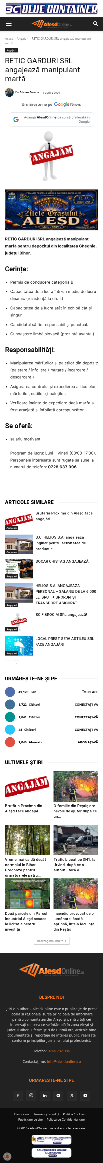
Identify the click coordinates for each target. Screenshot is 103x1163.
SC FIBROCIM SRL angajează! (61, 614)
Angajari (22, 38)
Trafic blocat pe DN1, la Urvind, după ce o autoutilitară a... (75, 864)
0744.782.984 (59, 1051)
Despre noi (22, 1114)
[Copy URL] (95, 486)
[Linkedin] (72, 486)
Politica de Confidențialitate (66, 1119)
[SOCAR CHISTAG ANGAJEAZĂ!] (19, 568)
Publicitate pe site (30, 1119)
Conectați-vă (86, 704)
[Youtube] (85, 1096)
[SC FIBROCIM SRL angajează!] (19, 621)
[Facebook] (26, 486)
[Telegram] (49, 486)
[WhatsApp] (60, 486)
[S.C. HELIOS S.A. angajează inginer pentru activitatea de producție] (19, 544)
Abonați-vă (88, 742)
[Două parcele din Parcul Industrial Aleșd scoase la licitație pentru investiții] (27, 893)
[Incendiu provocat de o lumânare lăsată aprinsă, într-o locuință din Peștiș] (76, 893)
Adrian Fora (28, 92)
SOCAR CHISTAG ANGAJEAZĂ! (63, 561)
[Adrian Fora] (10, 92)
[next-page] (16, 664)
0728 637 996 (62, 466)
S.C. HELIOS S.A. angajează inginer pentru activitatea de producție (61, 543)
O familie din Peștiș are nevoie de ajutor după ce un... (75, 811)
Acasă (9, 38)
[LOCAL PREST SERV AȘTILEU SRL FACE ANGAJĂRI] (19, 646)
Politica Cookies (74, 1114)
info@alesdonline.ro (64, 1061)
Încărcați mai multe (49, 941)
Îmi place (90, 692)
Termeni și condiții (46, 1114)
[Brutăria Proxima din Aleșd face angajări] (19, 520)
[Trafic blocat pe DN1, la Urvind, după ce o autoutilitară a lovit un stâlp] (76, 840)
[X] (37, 486)
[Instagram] (31, 1095)
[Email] (83, 486)
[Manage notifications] (7, 1156)
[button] (8, 24)
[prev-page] (8, 664)
